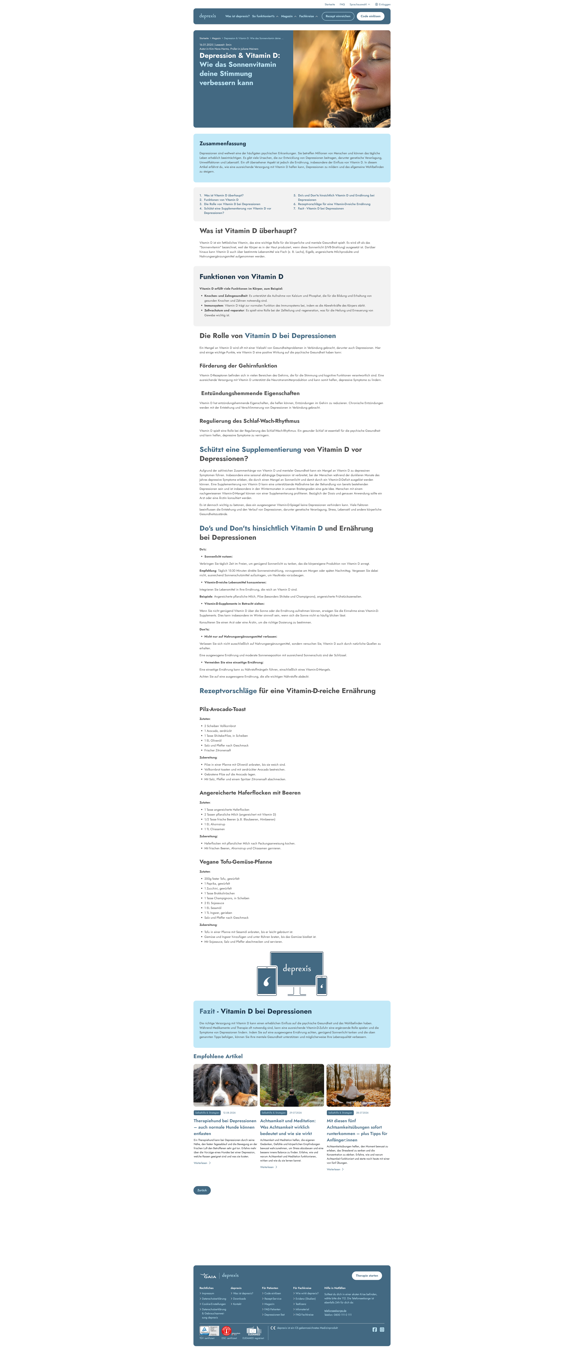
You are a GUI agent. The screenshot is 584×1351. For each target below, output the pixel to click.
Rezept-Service (272, 1299)
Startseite (330, 4)
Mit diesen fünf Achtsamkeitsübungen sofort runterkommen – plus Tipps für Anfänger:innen (357, 1130)
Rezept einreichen (338, 16)
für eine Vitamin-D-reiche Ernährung (334, 204)
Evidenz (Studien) (306, 1299)
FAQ (342, 4)
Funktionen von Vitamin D (221, 200)
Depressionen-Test (274, 1315)
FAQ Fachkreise (304, 1315)
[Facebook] (374, 1330)
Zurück (202, 1190)
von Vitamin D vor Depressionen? (237, 210)
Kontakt (237, 1304)
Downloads (239, 1299)
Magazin (216, 38)
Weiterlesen (201, 1163)
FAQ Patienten (272, 1309)
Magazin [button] (287, 16)
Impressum (208, 1293)
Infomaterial (302, 1309)
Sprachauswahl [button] (358, 4)
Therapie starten (367, 1275)
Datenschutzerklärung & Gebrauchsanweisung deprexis (214, 1313)
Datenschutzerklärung (214, 1299)
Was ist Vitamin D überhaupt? (224, 195)
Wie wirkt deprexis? (307, 1293)
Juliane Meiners (249, 49)
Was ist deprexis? (237, 16)
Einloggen (384, 4)
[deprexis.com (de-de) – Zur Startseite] (208, 16)
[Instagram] (382, 1330)
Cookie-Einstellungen (214, 1304)
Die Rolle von (232, 204)
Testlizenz (301, 1304)
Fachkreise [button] (306, 16)
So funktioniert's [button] (263, 16)
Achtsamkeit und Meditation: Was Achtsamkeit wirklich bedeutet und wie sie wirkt (288, 1127)
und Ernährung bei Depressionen (336, 197)
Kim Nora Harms (219, 49)
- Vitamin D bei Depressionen (321, 208)
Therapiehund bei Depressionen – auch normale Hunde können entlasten (225, 1127)
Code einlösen (371, 16)
